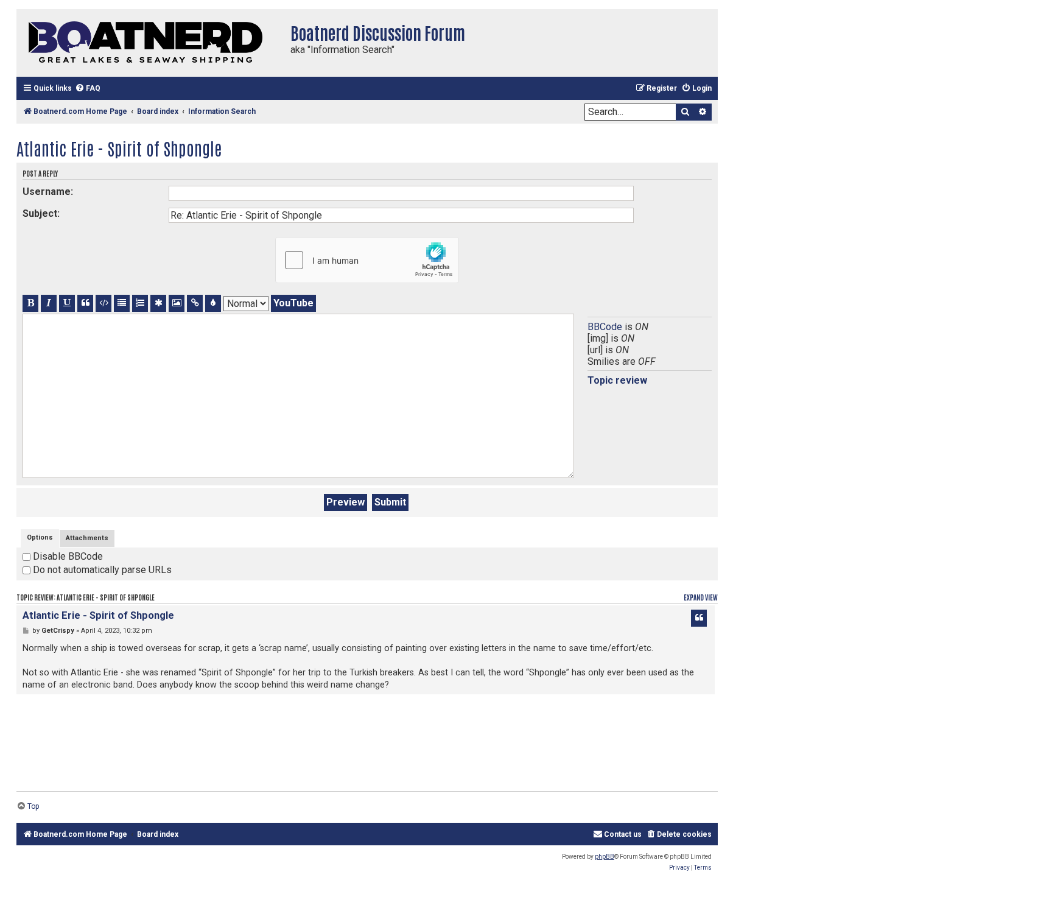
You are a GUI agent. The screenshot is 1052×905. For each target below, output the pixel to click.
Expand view (701, 597)
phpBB (604, 856)
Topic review (617, 380)
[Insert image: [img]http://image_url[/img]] (176, 303)
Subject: (41, 213)
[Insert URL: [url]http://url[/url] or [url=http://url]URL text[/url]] (195, 303)
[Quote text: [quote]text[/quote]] (85, 303)
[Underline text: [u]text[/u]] (67, 303)
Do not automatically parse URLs (101, 570)
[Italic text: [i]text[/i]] (49, 303)
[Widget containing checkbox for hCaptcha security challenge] (367, 260)
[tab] (40, 538)
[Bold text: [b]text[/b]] (30, 303)
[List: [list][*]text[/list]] (122, 303)
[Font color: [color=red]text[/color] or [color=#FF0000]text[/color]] (213, 303)
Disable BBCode (66, 556)
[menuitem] (87, 88)
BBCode (604, 327)
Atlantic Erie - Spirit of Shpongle (119, 148)
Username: (48, 191)
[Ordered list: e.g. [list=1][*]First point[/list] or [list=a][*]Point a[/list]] (140, 303)
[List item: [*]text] (158, 303)
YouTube (293, 303)
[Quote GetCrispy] (699, 618)
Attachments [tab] (87, 538)
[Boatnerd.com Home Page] (150, 43)
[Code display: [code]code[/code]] (103, 303)
